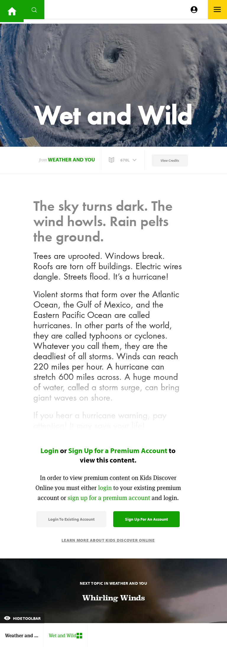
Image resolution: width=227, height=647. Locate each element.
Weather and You (71, 159)
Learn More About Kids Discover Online (108, 540)
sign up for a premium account (109, 498)
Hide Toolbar (26, 618)
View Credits (169, 160)
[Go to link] (12, 11)
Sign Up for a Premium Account (117, 450)
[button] (123, 160)
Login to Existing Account (71, 519)
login (105, 488)
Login (49, 450)
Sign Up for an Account (146, 519)
